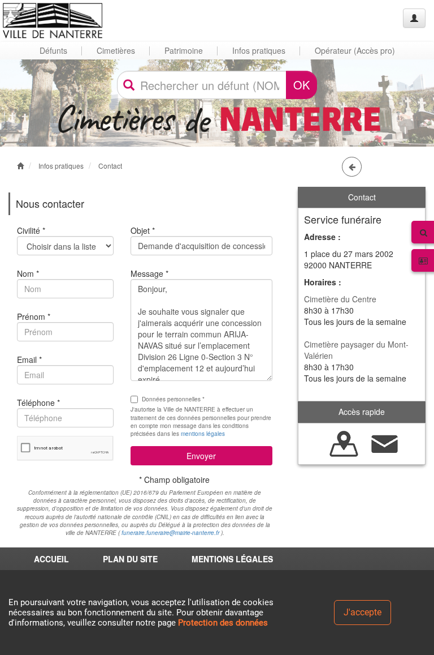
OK (301, 84)
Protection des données (223, 623)
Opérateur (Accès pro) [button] (355, 50)
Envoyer (201, 455)
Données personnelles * (173, 399)
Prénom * (33, 316)
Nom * (28, 273)
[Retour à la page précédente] (352, 167)
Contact (110, 165)
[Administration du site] (414, 18)
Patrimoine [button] (183, 50)
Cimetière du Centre (340, 299)
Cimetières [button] (116, 50)
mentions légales (203, 434)
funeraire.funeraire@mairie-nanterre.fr (170, 533)
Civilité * (31, 230)
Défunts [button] (53, 50)
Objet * (143, 230)
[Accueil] (52, 20)
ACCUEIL (51, 558)
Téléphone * (38, 402)
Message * (149, 273)
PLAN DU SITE (130, 558)
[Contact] (384, 442)
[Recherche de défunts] (344, 442)
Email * (29, 359)
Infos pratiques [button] (258, 50)
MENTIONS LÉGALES (232, 558)
